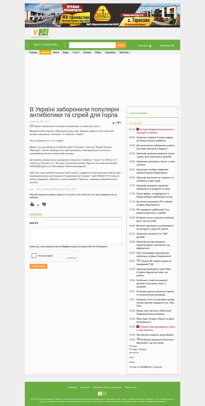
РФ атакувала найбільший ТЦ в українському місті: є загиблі (152, 211)
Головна (33, 52)
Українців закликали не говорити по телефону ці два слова (155, 179)
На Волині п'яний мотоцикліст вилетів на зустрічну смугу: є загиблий (152, 283)
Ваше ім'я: (34, 223)
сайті (52, 140)
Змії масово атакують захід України (154, 334)
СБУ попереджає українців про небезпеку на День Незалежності (153, 254)
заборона (65, 189)
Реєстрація (143, 45)
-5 (38, 205)
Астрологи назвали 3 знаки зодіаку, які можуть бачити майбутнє (154, 139)
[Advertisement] (102, 80)
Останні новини (138, 113)
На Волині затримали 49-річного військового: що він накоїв (155, 341)
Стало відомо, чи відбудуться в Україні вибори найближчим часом (154, 195)
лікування (55, 189)
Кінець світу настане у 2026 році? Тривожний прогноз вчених (154, 312)
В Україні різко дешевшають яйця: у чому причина (155, 328)
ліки (38, 189)
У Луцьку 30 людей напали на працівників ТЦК (153, 262)
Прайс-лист (131, 387)
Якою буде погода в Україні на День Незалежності (155, 320)
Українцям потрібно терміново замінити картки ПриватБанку (152, 171)
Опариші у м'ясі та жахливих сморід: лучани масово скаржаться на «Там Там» (155, 302)
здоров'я (45, 189)
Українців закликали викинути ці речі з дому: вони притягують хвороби (155, 155)
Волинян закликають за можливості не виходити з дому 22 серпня (154, 227)
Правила (66, 246)
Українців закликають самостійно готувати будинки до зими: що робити (153, 272)
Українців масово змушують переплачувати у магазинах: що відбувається (153, 245)
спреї (73, 189)
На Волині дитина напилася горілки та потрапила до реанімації (155, 293)
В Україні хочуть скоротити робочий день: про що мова (155, 219)
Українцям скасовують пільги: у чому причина (155, 163)
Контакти (85, 387)
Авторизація (165, 45)
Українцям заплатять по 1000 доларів (151, 235)
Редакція (72, 387)
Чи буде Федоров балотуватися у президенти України (155, 131)
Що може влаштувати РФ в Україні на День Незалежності (154, 203)
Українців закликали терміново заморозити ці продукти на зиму (153, 187)
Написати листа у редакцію (107, 387)
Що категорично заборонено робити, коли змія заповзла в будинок (155, 147)
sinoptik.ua (146, 366)
